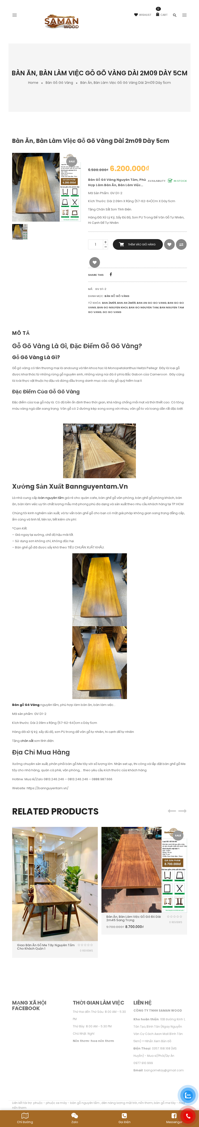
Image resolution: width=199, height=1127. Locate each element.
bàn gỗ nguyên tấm (85, 1103)
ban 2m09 (109, 303)
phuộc (38, 1103)
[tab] (23, 333)
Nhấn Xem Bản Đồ (158, 1041)
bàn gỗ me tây (165, 1103)
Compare (181, 244)
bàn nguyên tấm (51, 497)
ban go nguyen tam (143, 307)
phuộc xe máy (56, 1103)
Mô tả (21, 333)
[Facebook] (111, 274)
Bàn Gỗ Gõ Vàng (59, 82)
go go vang (112, 312)
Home (33, 82)
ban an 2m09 (126, 303)
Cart (162, 15)
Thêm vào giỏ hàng (142, 244)
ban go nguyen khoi (112, 307)
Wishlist (145, 15)
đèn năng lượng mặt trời (119, 1103)
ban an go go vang (151, 303)
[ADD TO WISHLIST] (169, 244)
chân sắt (26, 740)
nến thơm (145, 1103)
